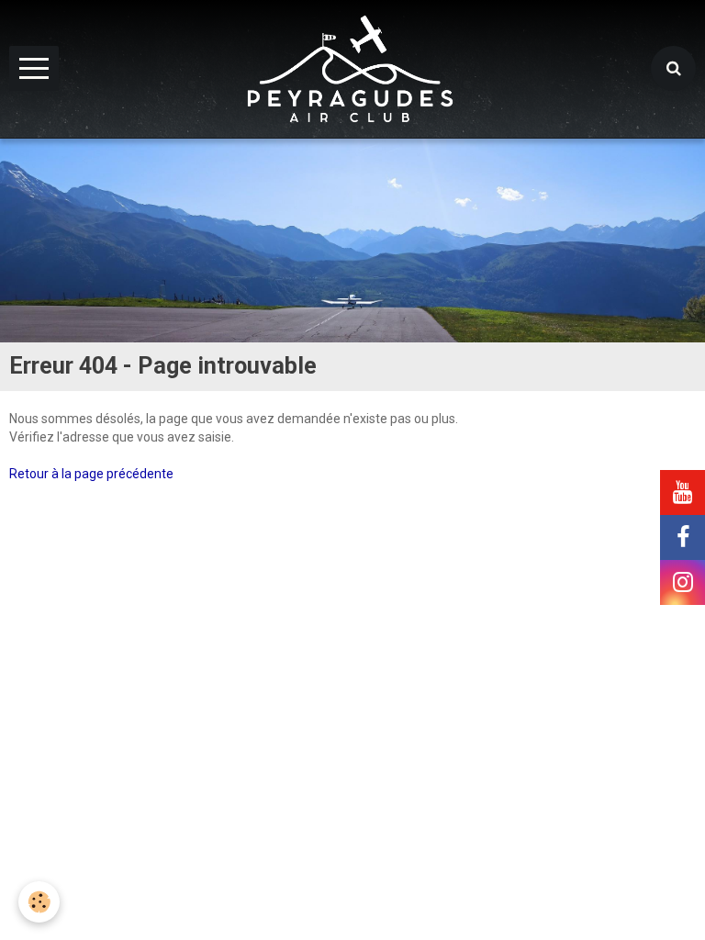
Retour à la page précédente (91, 473)
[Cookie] (39, 902)
